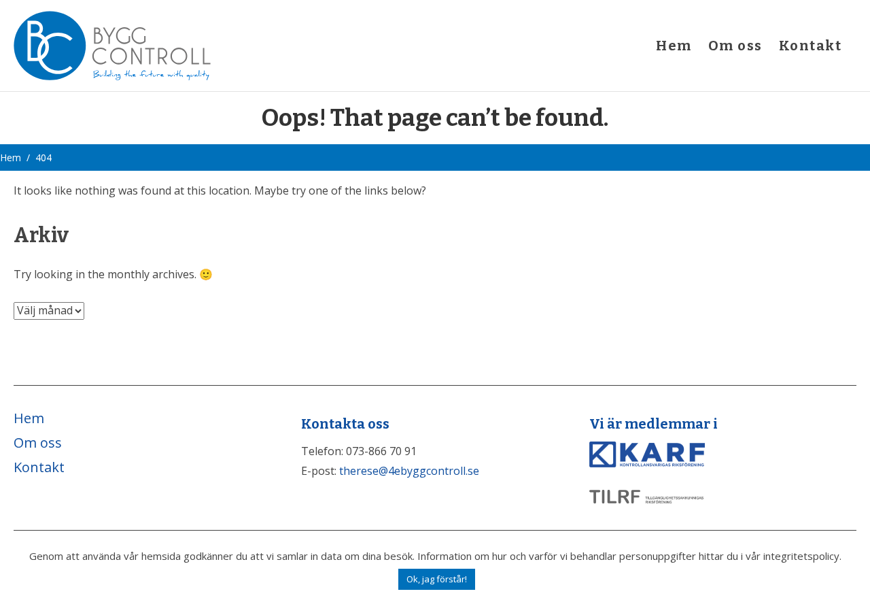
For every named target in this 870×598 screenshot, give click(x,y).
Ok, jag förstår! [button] (436, 579)
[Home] (112, 44)
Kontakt (810, 45)
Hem (674, 45)
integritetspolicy (801, 556)
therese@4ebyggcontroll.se (409, 470)
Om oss (735, 45)
